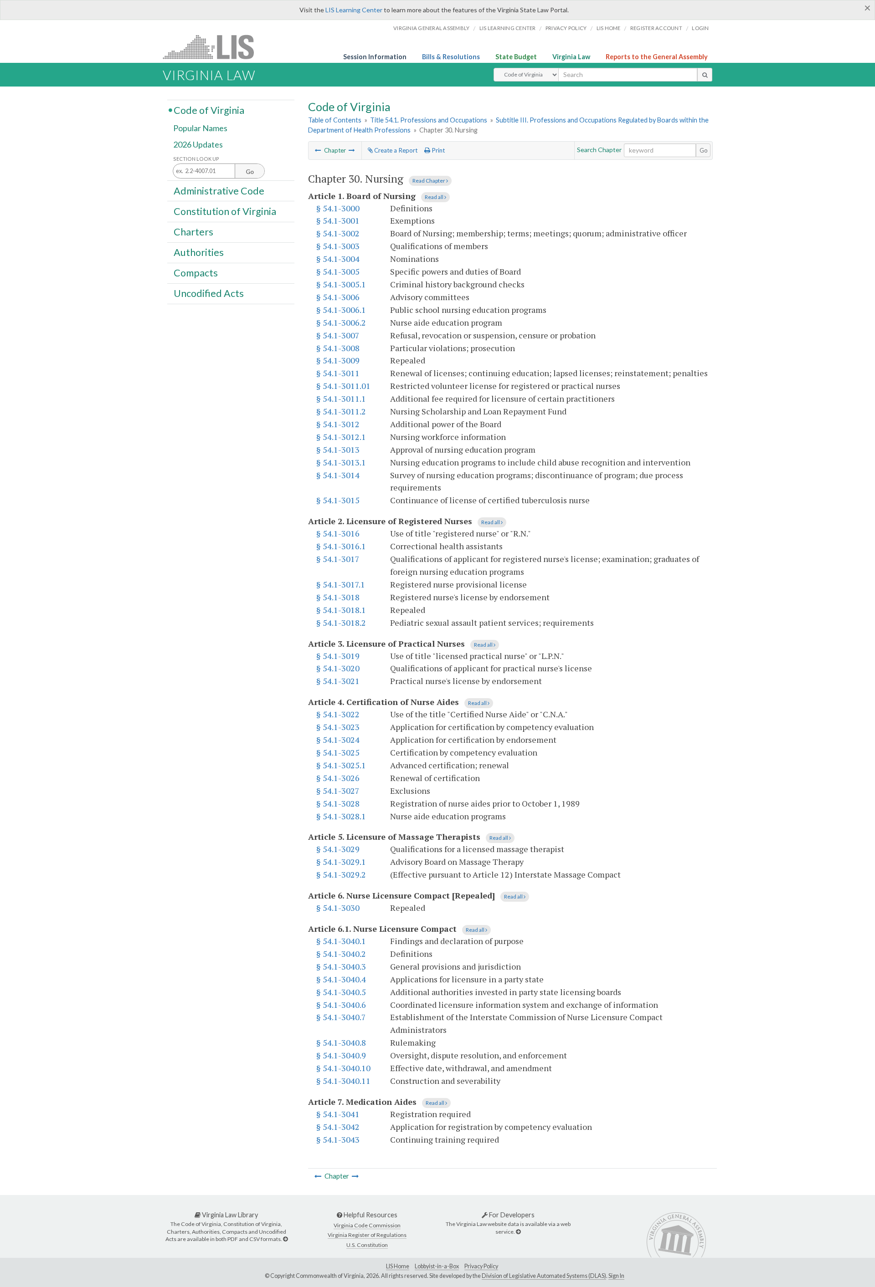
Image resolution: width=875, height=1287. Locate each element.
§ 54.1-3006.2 (341, 322)
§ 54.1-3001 (338, 220)
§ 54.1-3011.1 (341, 398)
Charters (193, 232)
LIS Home (397, 1266)
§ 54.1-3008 (338, 347)
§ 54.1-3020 (338, 668)
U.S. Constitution (367, 1244)
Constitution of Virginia (225, 211)
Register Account (656, 28)
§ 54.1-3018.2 (341, 622)
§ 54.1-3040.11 (343, 1080)
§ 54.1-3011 (338, 373)
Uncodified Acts (209, 293)
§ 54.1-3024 (338, 739)
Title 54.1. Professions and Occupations (428, 120)
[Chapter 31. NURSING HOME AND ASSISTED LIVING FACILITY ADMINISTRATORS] (352, 150)
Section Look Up (196, 159)
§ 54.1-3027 (338, 790)
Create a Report (395, 150)
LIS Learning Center (353, 10)
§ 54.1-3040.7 (341, 1016)
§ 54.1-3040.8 (341, 1042)
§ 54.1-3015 (338, 500)
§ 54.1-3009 (338, 360)
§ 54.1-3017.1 (340, 584)
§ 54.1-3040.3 (341, 966)
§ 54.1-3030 (338, 907)
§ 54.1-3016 (338, 533)
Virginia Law (571, 57)
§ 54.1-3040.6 (341, 1004)
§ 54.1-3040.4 (341, 979)
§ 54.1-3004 (338, 258)
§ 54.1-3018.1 (341, 609)
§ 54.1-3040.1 (341, 940)
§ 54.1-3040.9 (341, 1055)
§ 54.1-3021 (338, 680)
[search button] (704, 75)
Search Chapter (599, 149)
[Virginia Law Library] (285, 1239)
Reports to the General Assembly (657, 57)
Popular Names (200, 128)
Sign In (616, 1275)
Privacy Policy (566, 28)
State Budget (516, 57)
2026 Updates (198, 144)
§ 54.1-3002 (338, 233)
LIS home (609, 28)
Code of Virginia (209, 110)
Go (704, 150)
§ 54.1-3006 (338, 296)
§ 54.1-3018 (338, 597)
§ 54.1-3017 (338, 558)
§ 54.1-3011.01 (343, 385)
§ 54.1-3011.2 (341, 411)
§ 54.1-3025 (338, 752)
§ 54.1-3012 (338, 424)
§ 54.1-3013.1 (341, 462)
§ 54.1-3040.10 (343, 1067)
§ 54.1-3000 (338, 208)
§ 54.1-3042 (338, 1126)
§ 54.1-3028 (338, 803)
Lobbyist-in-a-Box (437, 1266)
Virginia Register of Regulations (367, 1234)
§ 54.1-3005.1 (341, 284)
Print (437, 150)
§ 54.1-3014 (338, 475)
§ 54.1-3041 (338, 1113)
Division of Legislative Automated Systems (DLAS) (544, 1275)
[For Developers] (518, 1231)
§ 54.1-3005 (338, 271)
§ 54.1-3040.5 (341, 991)
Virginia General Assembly (431, 28)
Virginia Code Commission (367, 1225)
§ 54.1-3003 (338, 245)
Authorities (199, 252)
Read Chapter (429, 180)
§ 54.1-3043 (338, 1139)
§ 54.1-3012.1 (341, 436)
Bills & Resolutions (451, 57)
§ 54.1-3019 (338, 655)
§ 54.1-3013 (338, 449)
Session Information (375, 57)
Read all (434, 197)
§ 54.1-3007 (338, 335)
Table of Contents (334, 120)
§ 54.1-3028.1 (341, 816)
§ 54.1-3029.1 (341, 861)
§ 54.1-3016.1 (341, 546)
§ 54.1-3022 (338, 714)
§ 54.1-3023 (338, 726)
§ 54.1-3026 (338, 777)
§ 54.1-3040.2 (341, 953)
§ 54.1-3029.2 (341, 874)
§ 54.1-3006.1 (341, 309)
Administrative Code (219, 190)
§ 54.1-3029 (338, 848)
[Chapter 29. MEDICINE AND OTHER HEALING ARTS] (318, 150)
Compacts (196, 273)
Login (700, 28)
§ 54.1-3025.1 (341, 765)
